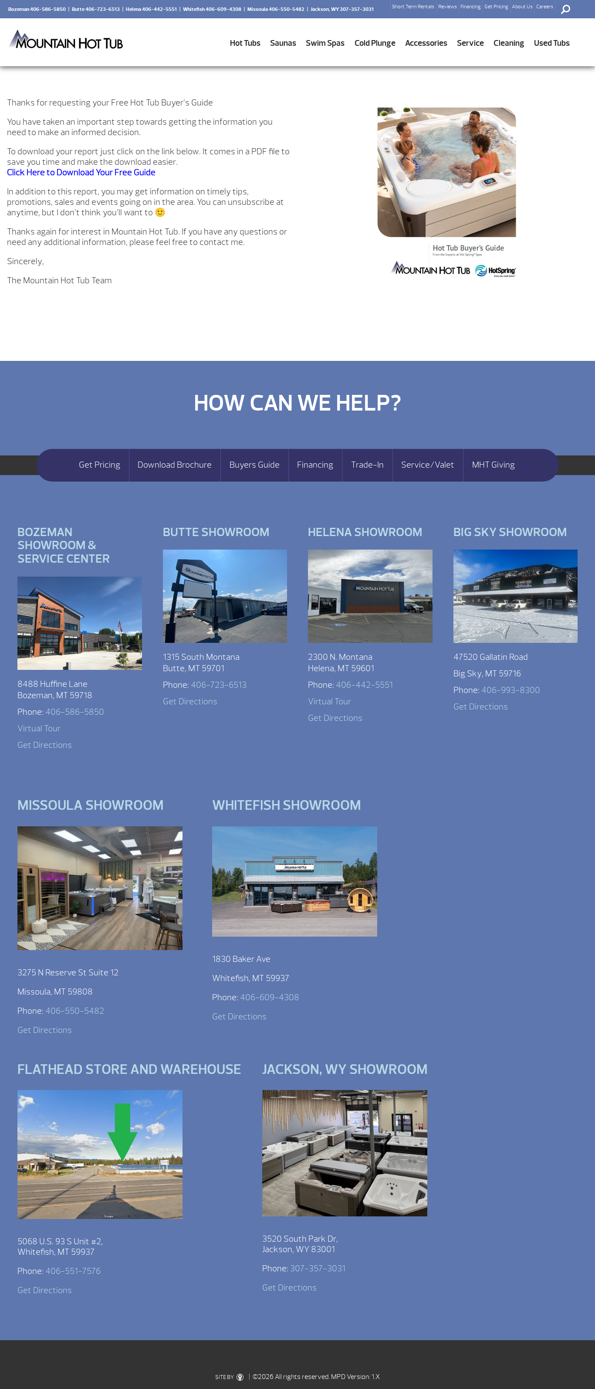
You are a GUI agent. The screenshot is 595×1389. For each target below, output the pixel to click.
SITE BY (225, 1377)
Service (470, 43)
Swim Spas (325, 43)
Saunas (283, 43)
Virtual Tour (39, 728)
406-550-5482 (74, 1010)
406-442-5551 (364, 684)
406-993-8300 (510, 690)
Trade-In (367, 465)
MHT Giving (493, 465)
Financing (470, 6)
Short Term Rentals (413, 6)
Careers (544, 6)
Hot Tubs (245, 43)
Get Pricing (496, 6)
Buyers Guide (255, 465)
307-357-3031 (317, 1268)
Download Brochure (175, 465)
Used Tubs (552, 43)
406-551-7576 (73, 1271)
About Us (522, 6)
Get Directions (44, 745)
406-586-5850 (74, 711)
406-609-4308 (269, 997)
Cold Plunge (375, 43)
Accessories (426, 43)
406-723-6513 (219, 684)
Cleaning (509, 43)
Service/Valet (427, 465)
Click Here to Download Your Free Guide (81, 172)
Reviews (447, 6)
